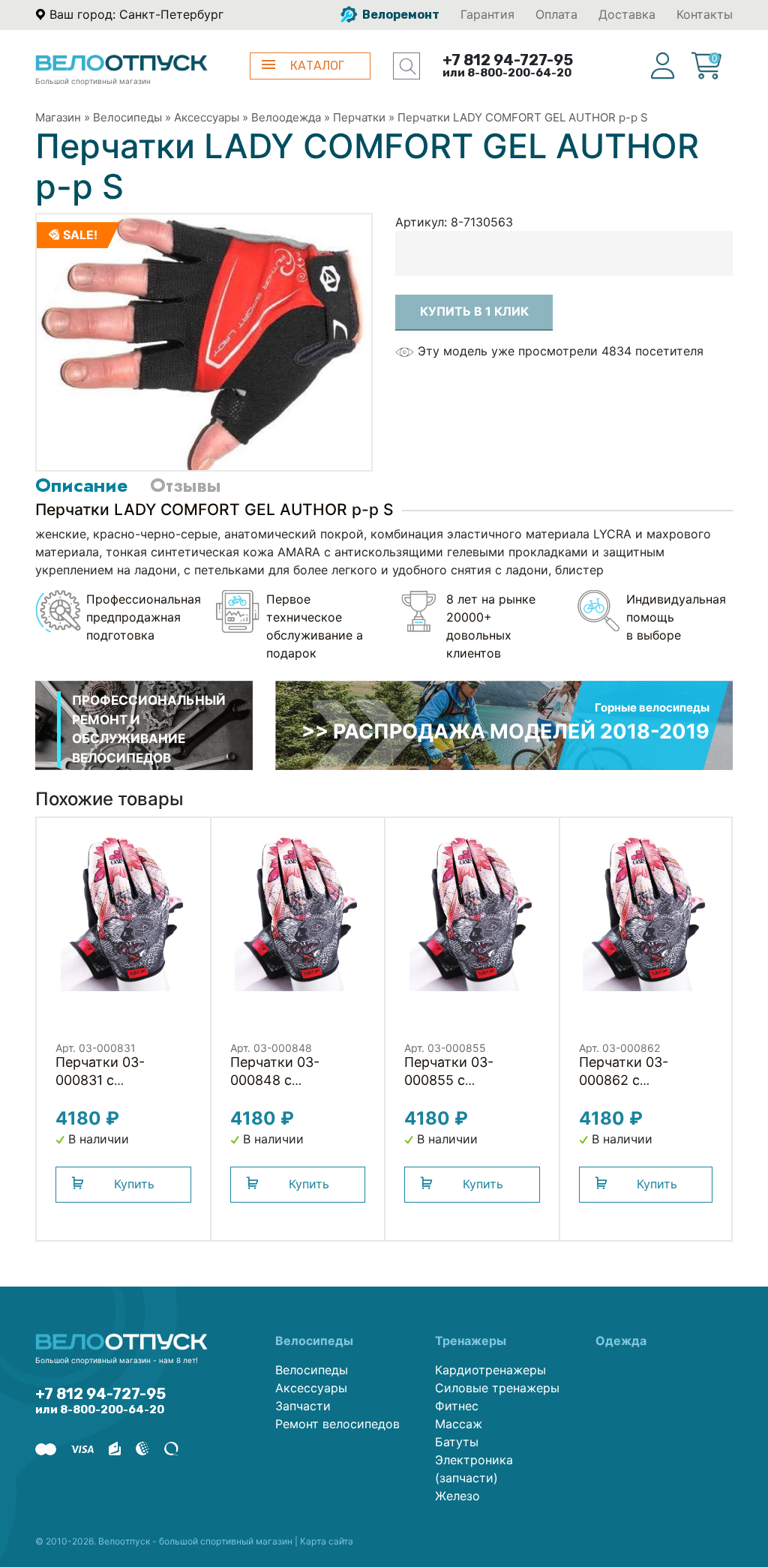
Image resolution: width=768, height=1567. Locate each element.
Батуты (456, 1441)
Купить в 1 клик (474, 311)
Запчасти (303, 1405)
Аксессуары (206, 117)
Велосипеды (127, 117)
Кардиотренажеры (490, 1369)
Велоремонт (400, 14)
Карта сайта (326, 1541)
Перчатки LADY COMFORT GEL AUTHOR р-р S (523, 117)
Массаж (458, 1423)
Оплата (557, 14)
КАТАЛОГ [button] (317, 65)
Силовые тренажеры (497, 1387)
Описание (81, 485)
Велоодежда (286, 117)
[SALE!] (204, 341)
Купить (134, 1183)
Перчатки (359, 117)
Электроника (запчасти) (474, 1468)
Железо (457, 1495)
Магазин (58, 117)
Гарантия (487, 14)
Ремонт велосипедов (337, 1423)
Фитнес (456, 1405)
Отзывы (185, 485)
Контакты (704, 14)
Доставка (627, 14)
